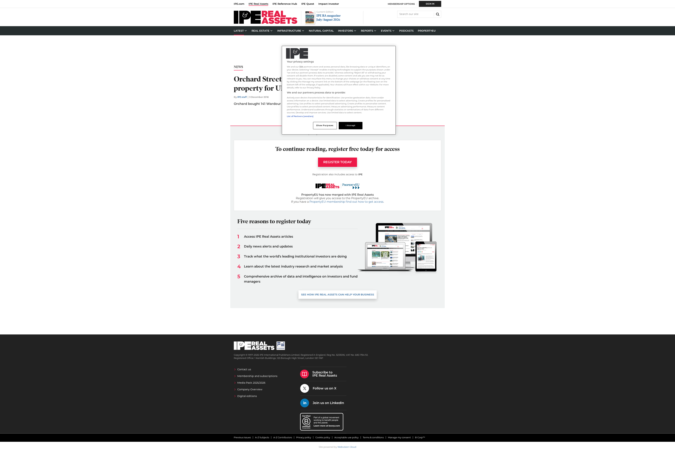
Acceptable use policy (346, 437)
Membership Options (401, 4)
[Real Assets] (265, 23)
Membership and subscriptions (257, 376)
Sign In (430, 3)
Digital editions (247, 396)
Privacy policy (303, 437)
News (238, 67)
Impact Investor (328, 3)
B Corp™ (420, 437)
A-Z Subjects (262, 437)
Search (437, 14)
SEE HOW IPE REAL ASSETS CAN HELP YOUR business (337, 294)
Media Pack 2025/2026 (251, 382)
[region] (339, 90)
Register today (337, 162)
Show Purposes (324, 125)
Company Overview (249, 389)
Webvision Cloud (347, 447)
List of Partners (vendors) (300, 116)
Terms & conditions (373, 437)
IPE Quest (307, 3)
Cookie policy (322, 437)
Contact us (244, 369)
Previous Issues (242, 437)
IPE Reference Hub (284, 3)
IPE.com (239, 3)
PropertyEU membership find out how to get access (346, 201)
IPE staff (242, 97)
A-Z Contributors (282, 437)
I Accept (350, 125)
